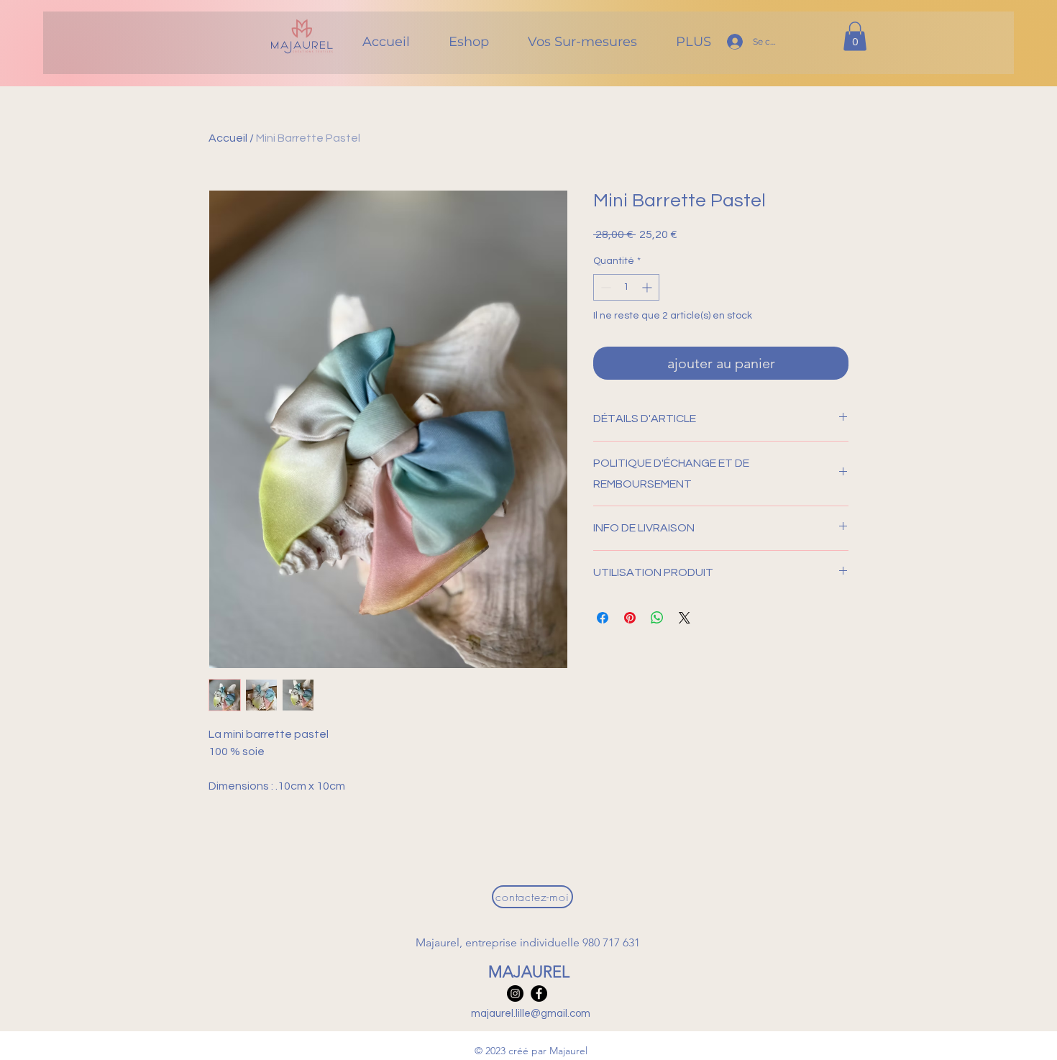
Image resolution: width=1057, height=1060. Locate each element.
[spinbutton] (626, 287)
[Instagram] (515, 993)
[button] (855, 36)
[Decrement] (604, 287)
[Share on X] (684, 617)
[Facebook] (539, 993)
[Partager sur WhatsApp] (657, 617)
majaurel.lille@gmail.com (530, 1013)
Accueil (228, 138)
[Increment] (648, 287)
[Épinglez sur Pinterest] (630, 617)
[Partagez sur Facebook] (602, 617)
